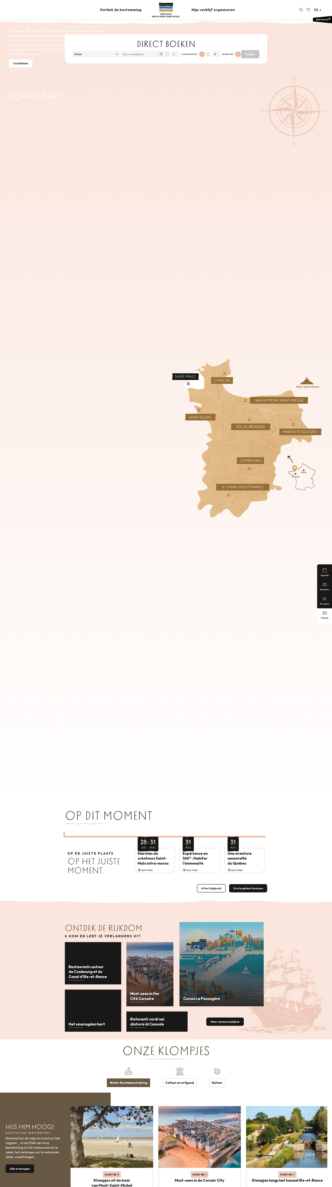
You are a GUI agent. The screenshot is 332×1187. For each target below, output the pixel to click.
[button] (301, 10)
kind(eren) (227, 54)
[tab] (128, 1076)
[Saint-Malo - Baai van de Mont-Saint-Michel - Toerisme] (166, 10)
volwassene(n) (189, 54)
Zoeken (250, 54)
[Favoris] (309, 9)
